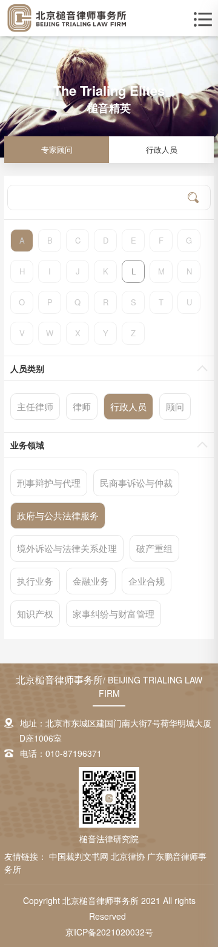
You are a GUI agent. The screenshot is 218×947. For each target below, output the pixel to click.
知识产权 (35, 613)
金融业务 (91, 580)
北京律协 (129, 856)
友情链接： (25, 856)
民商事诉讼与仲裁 (136, 482)
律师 (82, 406)
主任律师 (35, 406)
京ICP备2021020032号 (109, 932)
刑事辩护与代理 (49, 482)
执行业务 (35, 580)
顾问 (175, 406)
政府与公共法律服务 (58, 515)
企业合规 (146, 580)
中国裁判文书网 (80, 856)
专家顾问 (57, 149)
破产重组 (154, 548)
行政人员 (161, 149)
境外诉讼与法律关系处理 (67, 548)
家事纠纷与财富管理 (113, 613)
